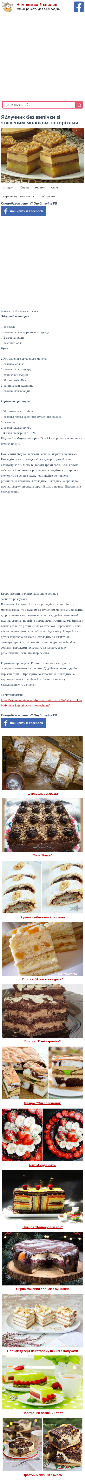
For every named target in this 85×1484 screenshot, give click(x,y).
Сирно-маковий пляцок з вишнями (42, 1289)
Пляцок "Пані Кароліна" (42, 1041)
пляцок (8, 187)
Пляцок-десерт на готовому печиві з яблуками (42, 1351)
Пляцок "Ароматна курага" (42, 979)
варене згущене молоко (19, 196)
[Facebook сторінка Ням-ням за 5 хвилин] (79, 3)
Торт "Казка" (42, 855)
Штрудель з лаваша (42, 793)
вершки (39, 187)
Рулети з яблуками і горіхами (42, 917)
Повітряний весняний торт (42, 1413)
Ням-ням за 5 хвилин (37, 4)
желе (54, 187)
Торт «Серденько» (42, 1165)
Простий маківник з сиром (43, 1475)
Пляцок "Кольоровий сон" (42, 1227)
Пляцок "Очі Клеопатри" (42, 1103)
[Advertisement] (42, 56)
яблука (24, 187)
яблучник (48, 196)
